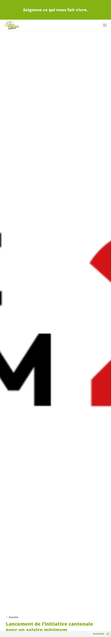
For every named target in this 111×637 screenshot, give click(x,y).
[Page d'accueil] (11, 25)
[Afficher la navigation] (105, 25)
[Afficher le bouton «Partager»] (108, 634)
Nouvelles (13, 617)
